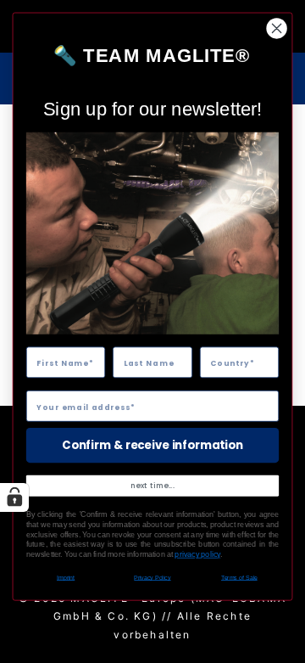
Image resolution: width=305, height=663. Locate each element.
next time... (152, 485)
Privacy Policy (152, 578)
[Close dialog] (277, 29)
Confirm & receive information (152, 444)
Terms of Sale (239, 578)
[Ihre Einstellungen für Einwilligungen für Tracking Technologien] (14, 497)
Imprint (66, 578)
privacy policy (197, 554)
